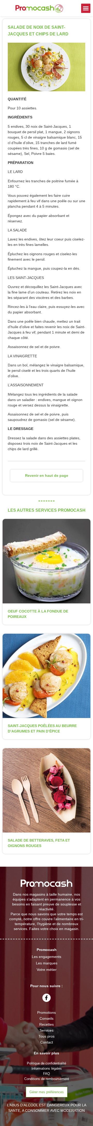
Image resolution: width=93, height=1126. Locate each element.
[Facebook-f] (46, 998)
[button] (85, 8)
